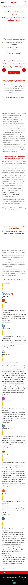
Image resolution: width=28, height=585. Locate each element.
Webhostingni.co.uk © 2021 (11, 568)
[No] (26, 579)
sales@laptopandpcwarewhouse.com (12, 194)
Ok (14, 582)
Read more (8, 565)
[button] (25, 3)
